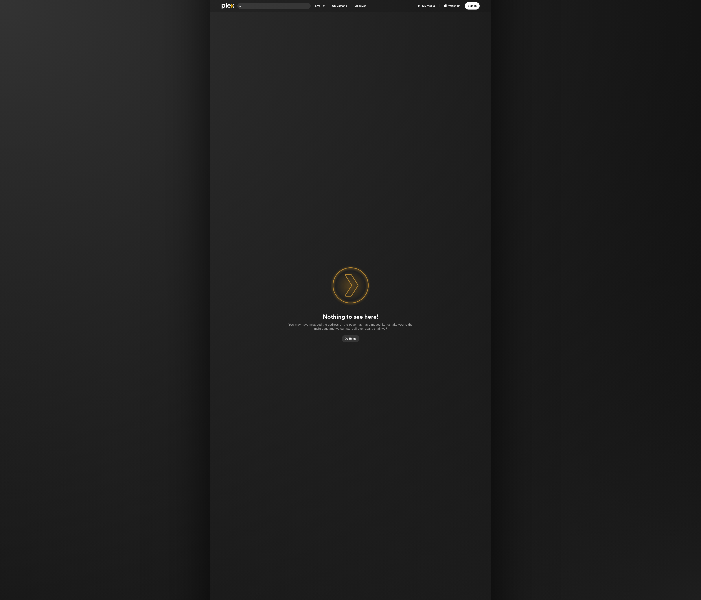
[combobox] (276, 6)
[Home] (228, 6)
